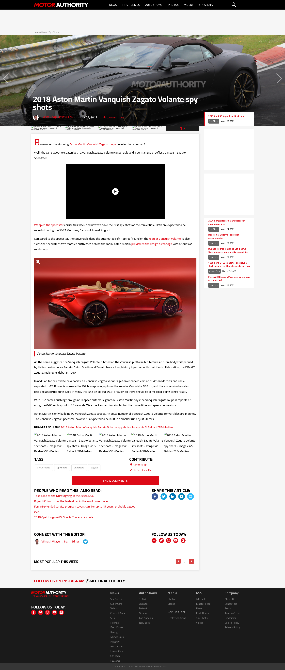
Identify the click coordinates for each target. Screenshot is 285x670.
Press (228, 608)
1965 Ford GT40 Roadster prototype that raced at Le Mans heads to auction (229, 264)
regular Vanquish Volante (165, 238)
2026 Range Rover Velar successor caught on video (226, 222)
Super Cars (116, 603)
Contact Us (231, 603)
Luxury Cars (116, 651)
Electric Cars (117, 646)
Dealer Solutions (177, 617)
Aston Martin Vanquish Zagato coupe (92, 144)
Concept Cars (117, 613)
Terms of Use (232, 613)
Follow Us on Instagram (79, 581)
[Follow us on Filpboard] (183, 540)
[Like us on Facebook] (154, 540)
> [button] (191, 561)
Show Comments (115, 480)
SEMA (142, 598)
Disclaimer (230, 617)
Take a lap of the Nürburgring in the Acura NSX (64, 495)
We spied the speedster (48, 225)
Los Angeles (146, 617)
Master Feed (203, 603)
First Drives (131, 4)
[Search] (242, 5)
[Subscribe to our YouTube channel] (175, 540)
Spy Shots (206, 4)
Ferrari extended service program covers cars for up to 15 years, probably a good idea (84, 509)
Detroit (143, 608)
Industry (115, 641)
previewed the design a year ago (151, 244)
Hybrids (114, 622)
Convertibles (43, 467)
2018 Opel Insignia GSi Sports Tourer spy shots (63, 517)
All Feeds (201, 598)
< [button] (178, 561)
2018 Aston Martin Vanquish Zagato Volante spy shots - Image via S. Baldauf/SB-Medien (117, 427)
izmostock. (166, 666)
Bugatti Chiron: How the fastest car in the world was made (71, 501)
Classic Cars (214, 271)
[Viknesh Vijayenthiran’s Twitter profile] (82, 541)
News (113, 4)
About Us (230, 598)
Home (37, 32)
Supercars (79, 467)
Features (115, 660)
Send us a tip (140, 464)
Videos (188, 4)
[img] (155, 496)
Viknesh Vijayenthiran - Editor (60, 541)
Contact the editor (142, 470)
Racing (114, 632)
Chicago (143, 603)
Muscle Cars (117, 636)
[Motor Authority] (61, 5)
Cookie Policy (232, 622)
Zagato (94, 467)
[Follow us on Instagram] (168, 540)
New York (144, 622)
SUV (112, 617)
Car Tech (115, 655)
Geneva (143, 613)
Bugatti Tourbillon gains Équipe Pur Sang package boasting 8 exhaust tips (228, 250)
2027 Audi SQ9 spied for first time (226, 116)
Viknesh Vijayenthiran (56, 117)
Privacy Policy (232, 627)
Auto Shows (153, 4)
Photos (173, 4)
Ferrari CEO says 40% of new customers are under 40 (229, 278)
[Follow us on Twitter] (161, 540)
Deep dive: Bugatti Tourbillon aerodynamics (223, 236)
